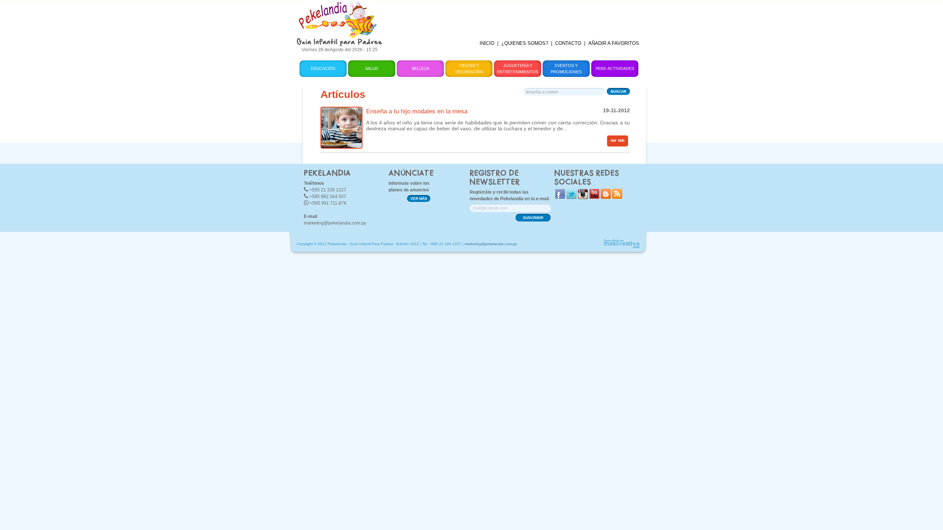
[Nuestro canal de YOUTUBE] (594, 197)
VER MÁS (418, 199)
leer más (617, 140)
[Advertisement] (517, 16)
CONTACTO (568, 43)
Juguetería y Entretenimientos (517, 68)
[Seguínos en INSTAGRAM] (583, 197)
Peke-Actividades (615, 68)
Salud (371, 68)
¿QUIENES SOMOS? (524, 43)
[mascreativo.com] (621, 247)
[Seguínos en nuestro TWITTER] (571, 197)
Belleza (420, 68)
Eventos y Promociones (566, 68)
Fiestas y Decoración (469, 68)
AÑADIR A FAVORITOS (613, 43)
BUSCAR (618, 91)
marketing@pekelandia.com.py (335, 223)
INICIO (487, 43)
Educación (323, 68)
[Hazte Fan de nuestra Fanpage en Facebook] (560, 197)
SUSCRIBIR (533, 218)
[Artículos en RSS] (617, 197)
